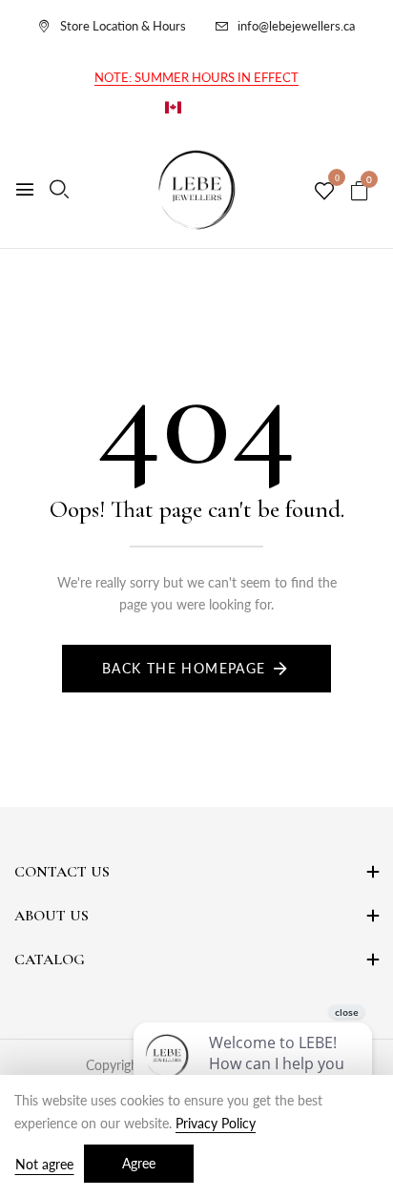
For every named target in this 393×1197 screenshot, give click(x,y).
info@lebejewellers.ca (296, 25)
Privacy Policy (216, 1123)
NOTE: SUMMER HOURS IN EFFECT (196, 77)
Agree (138, 1163)
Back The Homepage (184, 668)
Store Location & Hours (123, 25)
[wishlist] (324, 191)
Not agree (44, 1164)
